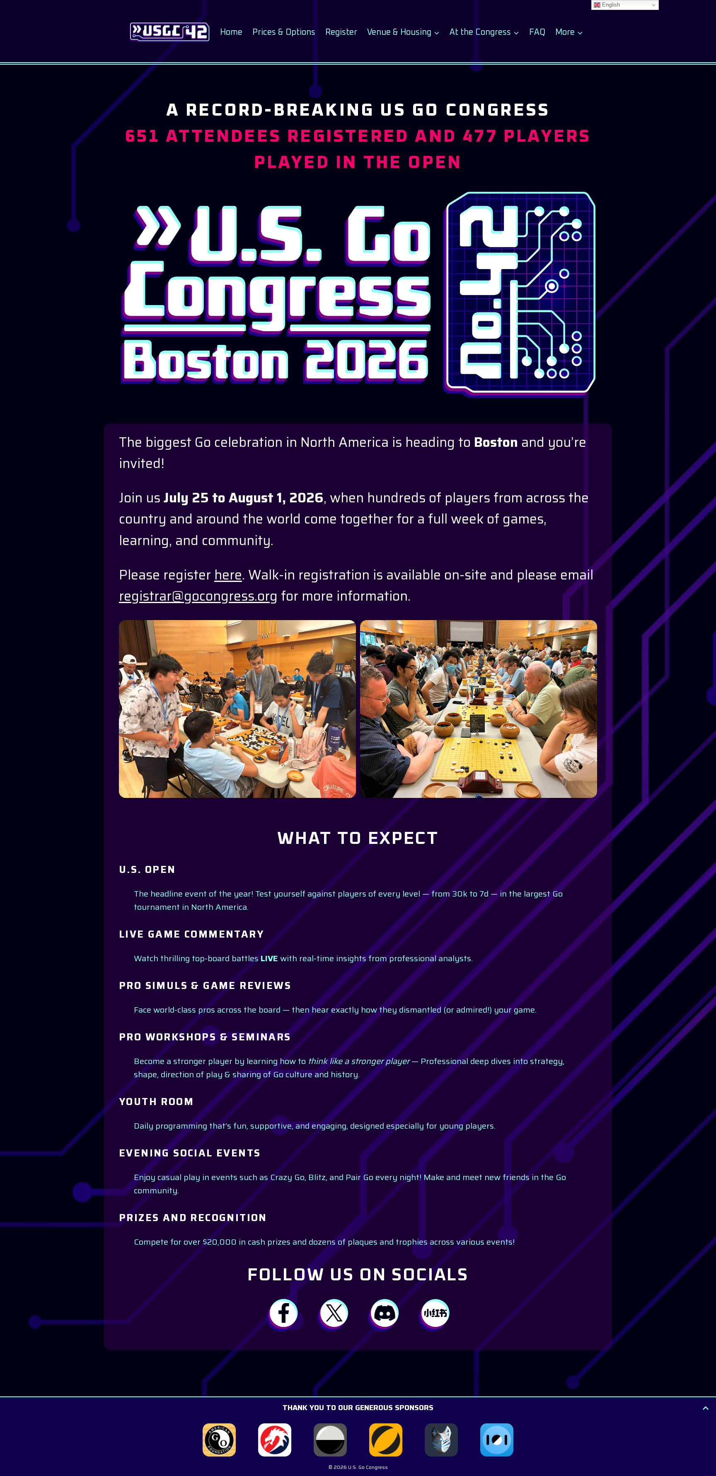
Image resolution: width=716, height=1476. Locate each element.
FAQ (537, 32)
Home (231, 32)
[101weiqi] (496, 1440)
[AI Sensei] (441, 1440)
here (228, 575)
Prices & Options (283, 32)
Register (341, 32)
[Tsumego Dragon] (274, 1440)
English (610, 5)
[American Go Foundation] (219, 1440)
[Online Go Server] (330, 1440)
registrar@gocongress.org (198, 596)
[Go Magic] (385, 1440)
